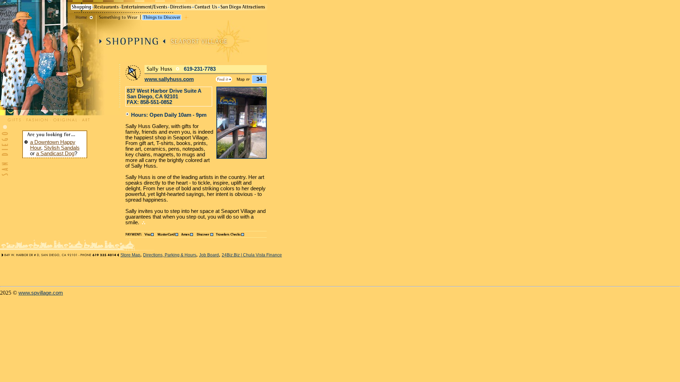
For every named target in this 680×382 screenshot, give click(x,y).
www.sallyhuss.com (169, 79)
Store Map (130, 255)
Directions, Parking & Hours (169, 255)
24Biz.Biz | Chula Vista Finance (252, 255)
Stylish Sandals (62, 148)
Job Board (209, 255)
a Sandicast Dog (55, 153)
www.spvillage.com (40, 293)
